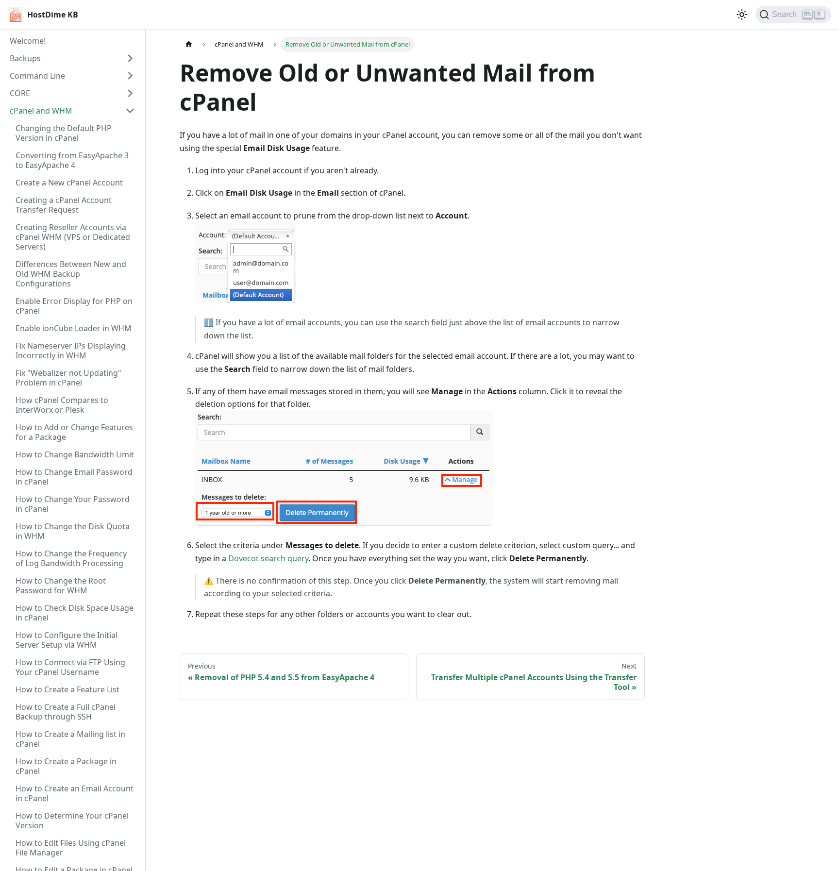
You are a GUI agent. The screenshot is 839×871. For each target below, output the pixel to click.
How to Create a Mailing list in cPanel (70, 739)
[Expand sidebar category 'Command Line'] (130, 76)
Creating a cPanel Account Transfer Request (64, 205)
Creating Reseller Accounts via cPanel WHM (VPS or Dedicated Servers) (73, 237)
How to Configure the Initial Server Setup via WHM (66, 640)
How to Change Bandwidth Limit (75, 454)
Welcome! (28, 40)
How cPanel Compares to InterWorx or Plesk (62, 405)
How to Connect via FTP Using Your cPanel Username (70, 667)
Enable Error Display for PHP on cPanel (74, 306)
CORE (20, 93)
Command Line (37, 75)
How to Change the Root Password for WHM (61, 585)
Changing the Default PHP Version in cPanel (64, 133)
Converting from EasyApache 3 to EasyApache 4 (72, 160)
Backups (25, 58)
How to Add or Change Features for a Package (74, 432)
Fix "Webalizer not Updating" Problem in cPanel (68, 378)
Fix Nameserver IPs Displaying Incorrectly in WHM (71, 350)
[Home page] (189, 44)
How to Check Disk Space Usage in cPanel (75, 613)
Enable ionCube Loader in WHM (74, 328)
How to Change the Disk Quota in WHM (73, 531)
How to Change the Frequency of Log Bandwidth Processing (71, 558)
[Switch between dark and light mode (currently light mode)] (742, 14)
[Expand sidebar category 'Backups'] (130, 58)
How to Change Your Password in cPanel (73, 504)
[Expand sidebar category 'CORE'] (130, 93)
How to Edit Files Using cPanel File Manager (71, 848)
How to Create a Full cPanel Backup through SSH (66, 712)
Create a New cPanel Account (69, 182)
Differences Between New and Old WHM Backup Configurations (71, 274)
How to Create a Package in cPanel (66, 766)
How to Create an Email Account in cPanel (75, 793)
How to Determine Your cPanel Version (72, 820)
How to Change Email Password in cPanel (74, 477)
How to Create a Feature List (67, 689)
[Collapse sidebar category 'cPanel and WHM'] (130, 110)
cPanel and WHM (41, 110)
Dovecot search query (268, 558)
